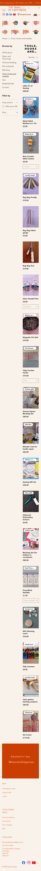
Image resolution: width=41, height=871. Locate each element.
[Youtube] (14, 14)
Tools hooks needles (5, 23)
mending (26, 22)
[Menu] (3, 10)
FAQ (3, 828)
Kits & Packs (4, 32)
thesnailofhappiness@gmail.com (12, 842)
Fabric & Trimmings (15, 32)
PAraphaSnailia (36, 22)
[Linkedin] (10, 14)
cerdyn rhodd (6, 792)
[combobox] (31, 166)
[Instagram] (3, 14)
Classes (36, 31)
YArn (15, 23)
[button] (39, 8)
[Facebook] (7, 14)
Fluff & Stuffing (26, 32)
